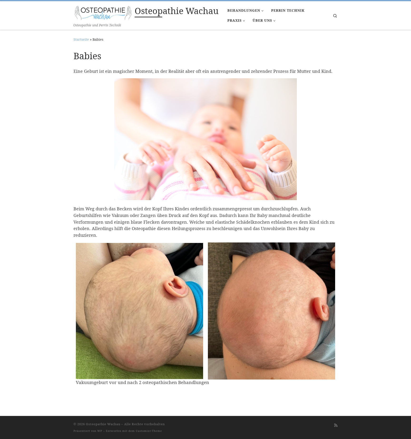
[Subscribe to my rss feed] (336, 425)
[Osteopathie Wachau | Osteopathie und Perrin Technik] (103, 12)
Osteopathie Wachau (103, 424)
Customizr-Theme (149, 431)
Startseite (81, 39)
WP (99, 431)
